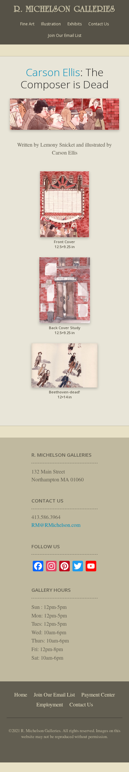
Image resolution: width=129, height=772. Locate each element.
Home (20, 694)
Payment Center (98, 694)
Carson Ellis (53, 72)
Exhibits (74, 24)
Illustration (51, 24)
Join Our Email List (64, 35)
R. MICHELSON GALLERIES (64, 8)
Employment (49, 704)
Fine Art (27, 24)
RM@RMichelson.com (55, 524)
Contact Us (98, 24)
